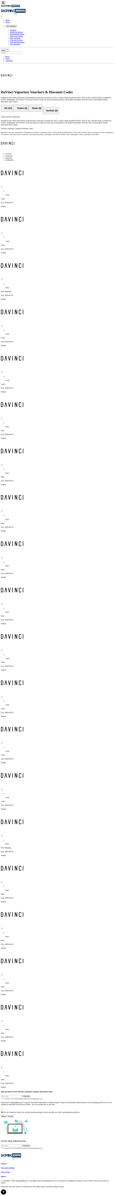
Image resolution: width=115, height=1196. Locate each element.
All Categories (15, 44)
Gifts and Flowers (16, 40)
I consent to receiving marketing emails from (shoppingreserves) (23, 1099)
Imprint (3, 1176)
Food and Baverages (17, 42)
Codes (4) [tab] (8, 156)
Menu (4, 50)
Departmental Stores (17, 34)
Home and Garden (16, 36)
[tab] (7, 108)
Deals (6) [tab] (8, 158)
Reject (4, 1116)
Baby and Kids (15, 38)
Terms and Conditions (8, 1168)
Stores (7, 22)
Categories (9, 61)
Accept (10, 1116)
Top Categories (11, 26)
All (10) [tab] (8, 154)
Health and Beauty (16, 32)
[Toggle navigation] (3, 3)
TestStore (13, 30)
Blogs (7, 20)
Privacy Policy (5, 1172)
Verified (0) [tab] (9, 160)
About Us (4, 1163)
